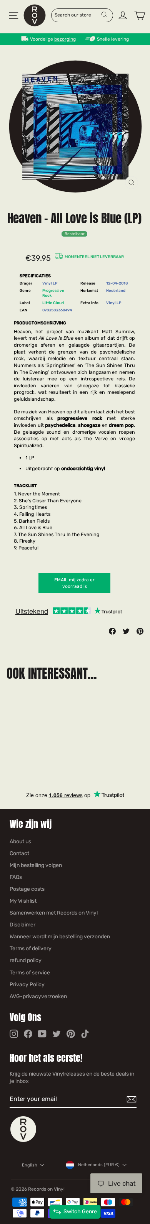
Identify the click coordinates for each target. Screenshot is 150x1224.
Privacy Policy (27, 984)
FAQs (16, 877)
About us (20, 841)
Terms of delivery (31, 948)
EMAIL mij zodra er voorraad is (74, 583)
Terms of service (30, 972)
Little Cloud (53, 303)
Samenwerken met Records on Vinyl (54, 913)
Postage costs (27, 889)
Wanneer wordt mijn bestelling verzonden (60, 936)
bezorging (65, 39)
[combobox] (77, 14)
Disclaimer (22, 924)
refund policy (26, 960)
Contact (19, 853)
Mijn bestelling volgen (36, 865)
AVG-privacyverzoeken (38, 996)
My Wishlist (23, 901)
